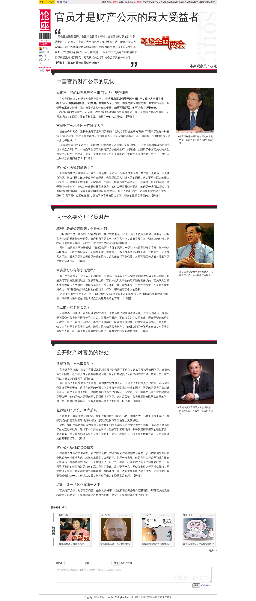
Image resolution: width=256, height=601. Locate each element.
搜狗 (212, 2)
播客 (172, 2)
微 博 (45, 48)
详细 (129, 116)
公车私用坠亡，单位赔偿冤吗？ (198, 543)
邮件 (184, 2)
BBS (196, 2)
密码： (88, 563)
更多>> (213, 550)
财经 (139, 2)
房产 (154, 2)
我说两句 (204, 2)
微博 (178, 2)
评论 (42, 70)
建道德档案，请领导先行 (71, 543)
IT (144, 2)
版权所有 (147, 597)
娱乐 (129, 2)
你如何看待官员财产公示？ (83, 62)
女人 (160, 2)
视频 (166, 2)
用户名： (59, 563)
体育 (121, 2)
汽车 (148, 2)
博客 (190, 2)
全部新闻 (157, 597)
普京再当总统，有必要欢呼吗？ (116, 543)
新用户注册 (126, 563)
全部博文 (166, 597)
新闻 (115, 2)
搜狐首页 (106, 2)
